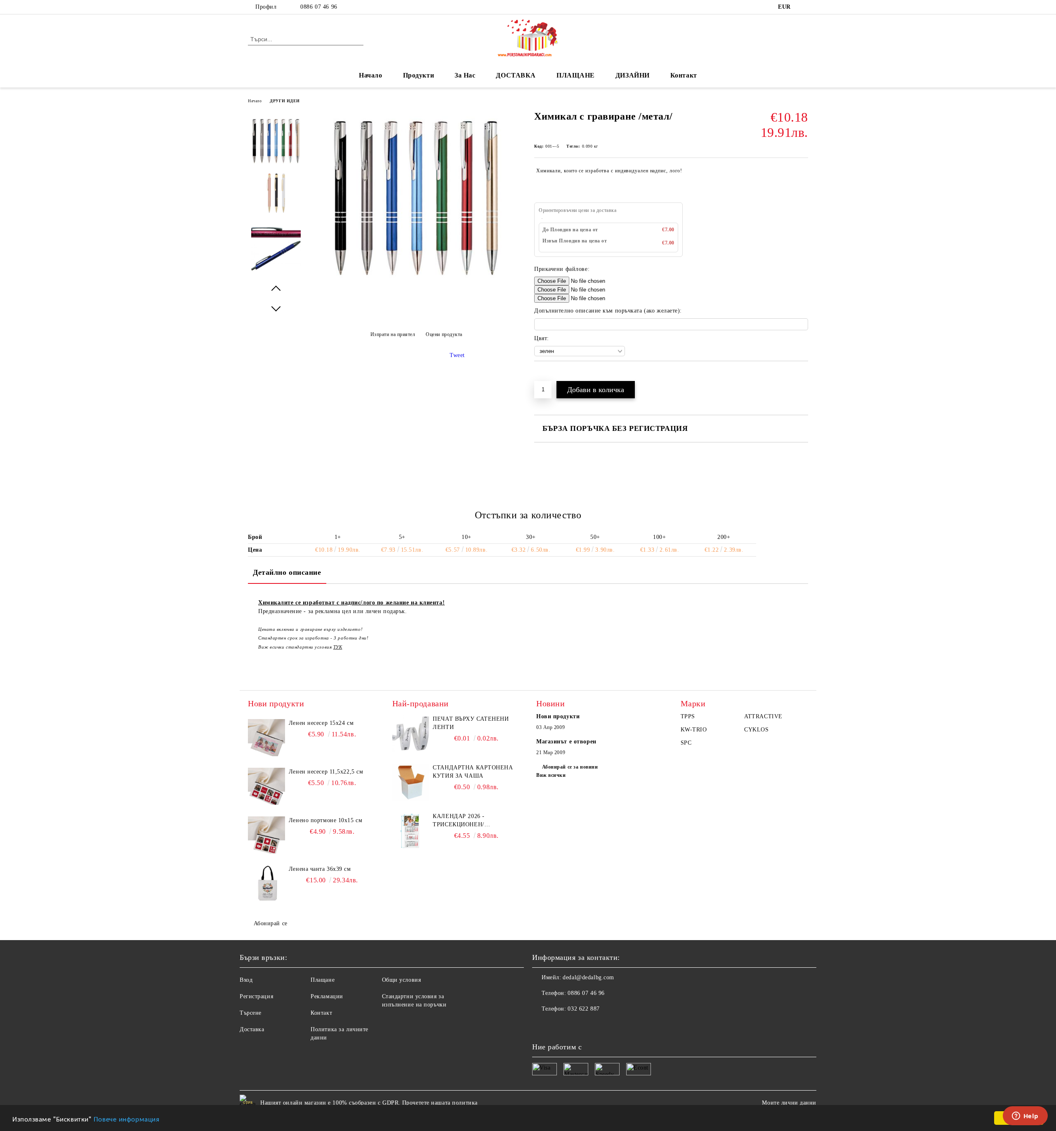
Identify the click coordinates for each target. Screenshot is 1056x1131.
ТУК (337, 646)
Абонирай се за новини (570, 767)
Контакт (683, 75)
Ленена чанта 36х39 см (320, 869)
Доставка (252, 1029)
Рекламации (327, 996)
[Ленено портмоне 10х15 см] (266, 835)
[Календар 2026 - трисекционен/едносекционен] (410, 830)
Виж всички (551, 775)
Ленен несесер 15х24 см (321, 723)
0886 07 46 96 (318, 7)
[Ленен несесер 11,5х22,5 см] (266, 786)
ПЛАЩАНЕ (575, 75)
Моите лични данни (789, 1103)
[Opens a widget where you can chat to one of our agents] (1025, 1116)
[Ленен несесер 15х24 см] (266, 737)
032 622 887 (583, 1009)
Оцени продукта (444, 334)
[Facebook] (803, 7)
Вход (246, 980)
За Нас (465, 75)
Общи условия (401, 980)
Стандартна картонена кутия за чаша (473, 771)
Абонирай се (271, 923)
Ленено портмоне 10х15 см (325, 820)
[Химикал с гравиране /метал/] (416, 281)
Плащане (323, 980)
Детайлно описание (287, 572)
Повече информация (127, 1118)
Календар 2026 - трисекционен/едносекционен (460, 821)
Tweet (457, 355)
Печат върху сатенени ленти (471, 723)
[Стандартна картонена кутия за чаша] (410, 782)
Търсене (251, 1013)
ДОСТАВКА (515, 75)
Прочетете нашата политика (440, 1103)
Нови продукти (558, 716)
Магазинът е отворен (566, 741)
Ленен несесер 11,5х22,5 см (326, 772)
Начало (370, 75)
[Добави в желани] (550, 375)
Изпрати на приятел (392, 334)
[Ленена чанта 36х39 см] (266, 883)
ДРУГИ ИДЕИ (285, 101)
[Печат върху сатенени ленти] (410, 733)
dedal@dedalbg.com (588, 977)
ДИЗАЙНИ (632, 75)
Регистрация (256, 996)
